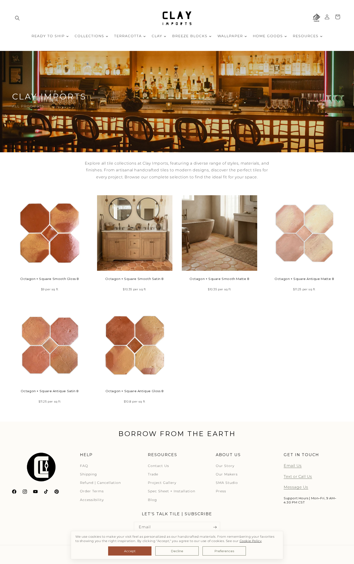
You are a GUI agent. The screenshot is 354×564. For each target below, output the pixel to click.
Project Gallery (162, 482)
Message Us (296, 487)
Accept (130, 551)
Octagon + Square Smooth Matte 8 (219, 279)
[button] (17, 18)
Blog (152, 500)
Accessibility (92, 500)
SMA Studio (227, 482)
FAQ (84, 466)
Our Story (225, 466)
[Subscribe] (215, 527)
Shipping (88, 474)
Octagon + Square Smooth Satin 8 (134, 279)
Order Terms (92, 491)
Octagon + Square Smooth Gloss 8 (49, 279)
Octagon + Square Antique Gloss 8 (134, 391)
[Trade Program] (316, 18)
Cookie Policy (251, 541)
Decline (177, 551)
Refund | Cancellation (100, 482)
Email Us (293, 465)
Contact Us (158, 466)
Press (221, 491)
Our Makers (227, 474)
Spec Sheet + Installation (171, 491)
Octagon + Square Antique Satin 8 (50, 391)
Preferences (224, 551)
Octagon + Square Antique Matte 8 (304, 279)
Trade (153, 474)
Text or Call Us (298, 476)
